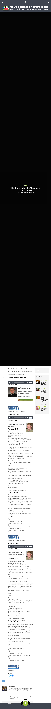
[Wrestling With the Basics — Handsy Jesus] (38, 408)
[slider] (30, 382)
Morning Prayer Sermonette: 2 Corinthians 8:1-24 (44, 391)
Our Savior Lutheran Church (24, 387)
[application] (20, 382)
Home (17, 12)
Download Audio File (12, 384)
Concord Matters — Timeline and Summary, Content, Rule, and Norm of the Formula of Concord (44, 400)
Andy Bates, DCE (20, 192)
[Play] (9, 382)
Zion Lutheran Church (13, 424)
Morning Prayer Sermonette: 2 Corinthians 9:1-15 (44, 383)
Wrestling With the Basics (44, 406)
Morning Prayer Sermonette (44, 380)
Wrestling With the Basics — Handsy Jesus (44, 409)
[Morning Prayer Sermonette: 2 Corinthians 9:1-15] (38, 381)
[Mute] (27, 382)
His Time (25, 185)
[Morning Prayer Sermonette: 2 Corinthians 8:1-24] (38, 389)
